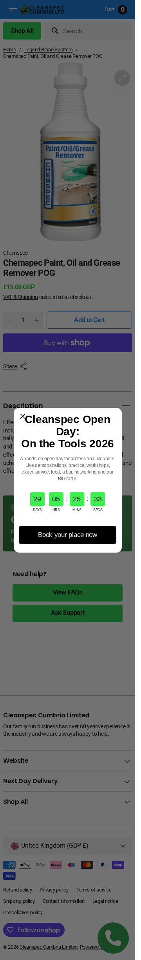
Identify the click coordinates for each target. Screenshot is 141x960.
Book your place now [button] (67, 535)
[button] (23, 417)
